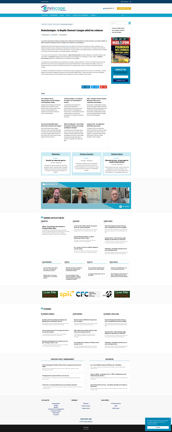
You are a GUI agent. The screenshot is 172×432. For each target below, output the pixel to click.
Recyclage (55, 158)
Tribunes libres (117, 154)
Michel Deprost (59, 162)
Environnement (54, 15)
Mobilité (68, 15)
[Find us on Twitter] (122, 15)
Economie (93, 15)
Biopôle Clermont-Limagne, (68, 46)
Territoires (45, 15)
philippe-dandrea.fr (88, 421)
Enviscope (86, 427)
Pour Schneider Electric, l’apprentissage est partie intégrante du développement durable (50, 100)
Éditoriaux (56, 154)
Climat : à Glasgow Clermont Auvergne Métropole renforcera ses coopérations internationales (96, 100)
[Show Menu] (130, 1)
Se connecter (125, 1)
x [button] (169, 418)
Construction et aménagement (80, 15)
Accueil (45, 24)
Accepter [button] (158, 427)
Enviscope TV (109, 8)
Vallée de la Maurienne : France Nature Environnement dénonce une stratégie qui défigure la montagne (74, 126)
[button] (57, 195)
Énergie (62, 15)
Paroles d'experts (86, 154)
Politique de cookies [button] (152, 423)
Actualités (50, 24)
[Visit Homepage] (53, 8)
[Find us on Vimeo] (129, 15)
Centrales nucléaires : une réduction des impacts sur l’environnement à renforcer (73, 100)
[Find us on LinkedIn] (127, 15)
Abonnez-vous (124, 8)
